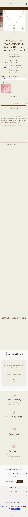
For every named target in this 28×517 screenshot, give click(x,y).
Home (14, 34)
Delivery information (14, 144)
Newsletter (13, 499)
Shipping (12, 56)
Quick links (14, 491)
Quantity (14, 96)
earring (5, 367)
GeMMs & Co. (14, 37)
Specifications (14, 140)
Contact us (13, 495)
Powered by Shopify (14, 515)
